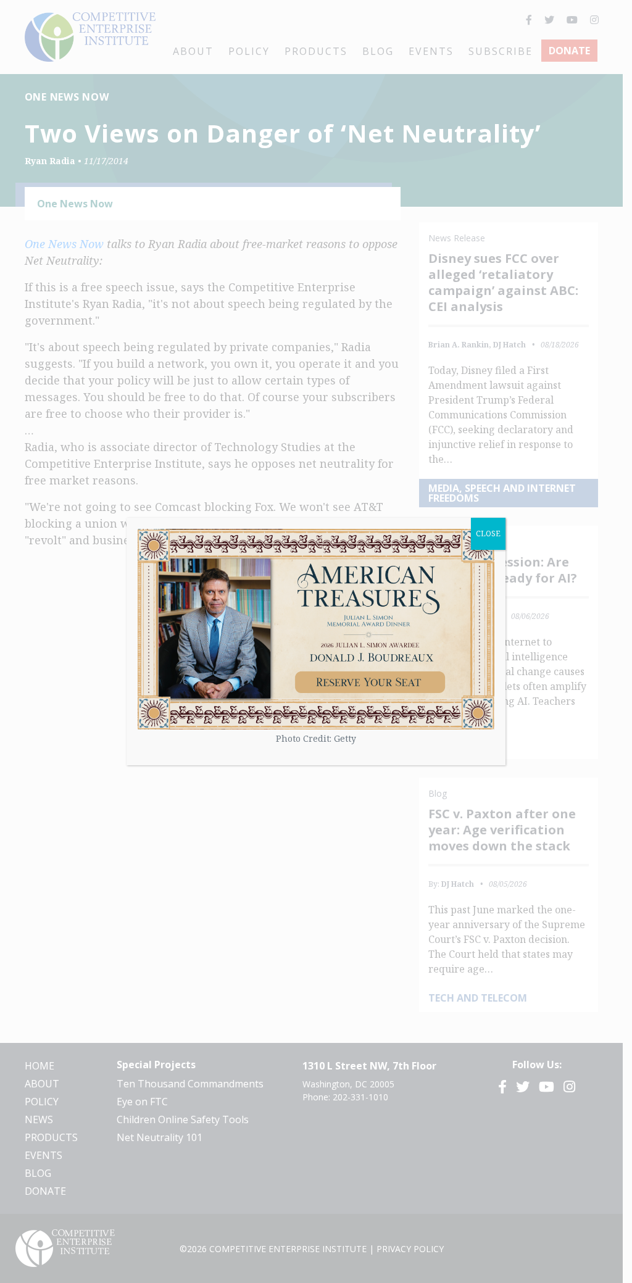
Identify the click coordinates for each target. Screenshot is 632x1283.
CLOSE (488, 533)
